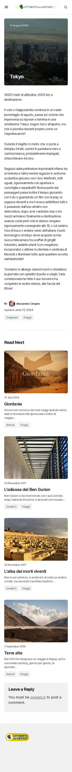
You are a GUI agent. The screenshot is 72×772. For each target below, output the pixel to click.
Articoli (10, 425)
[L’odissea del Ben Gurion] (36, 457)
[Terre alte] (36, 621)
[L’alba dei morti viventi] (36, 539)
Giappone (12, 317)
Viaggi (27, 317)
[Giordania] (36, 372)
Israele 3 (11, 506)
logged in (38, 697)
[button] (6, 7)
